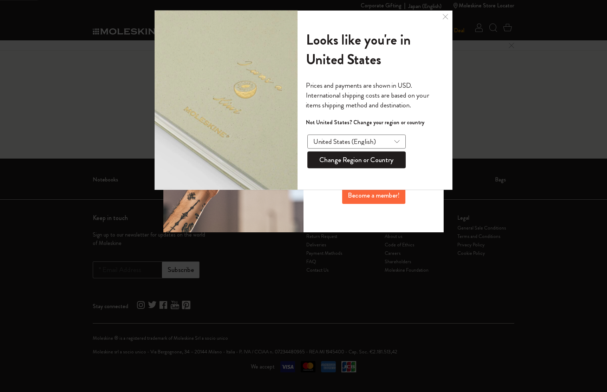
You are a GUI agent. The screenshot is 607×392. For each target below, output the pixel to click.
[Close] (445, 15)
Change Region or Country (356, 159)
